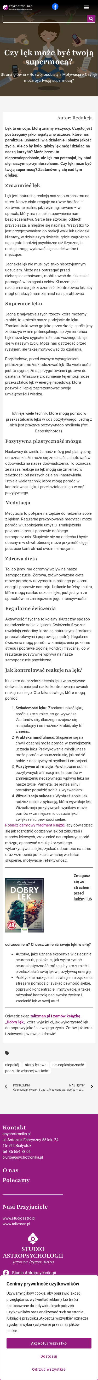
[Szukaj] (91, 18)
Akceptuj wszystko (49, 1343)
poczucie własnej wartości (27, 1071)
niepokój (12, 1065)
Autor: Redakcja (75, 118)
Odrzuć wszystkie (49, 1369)
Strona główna (13, 74)
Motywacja (71, 74)
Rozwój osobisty (44, 74)
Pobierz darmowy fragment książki (35, 825)
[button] (86, 7)
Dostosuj (49, 1356)
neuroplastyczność (68, 1065)
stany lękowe (36, 1065)
